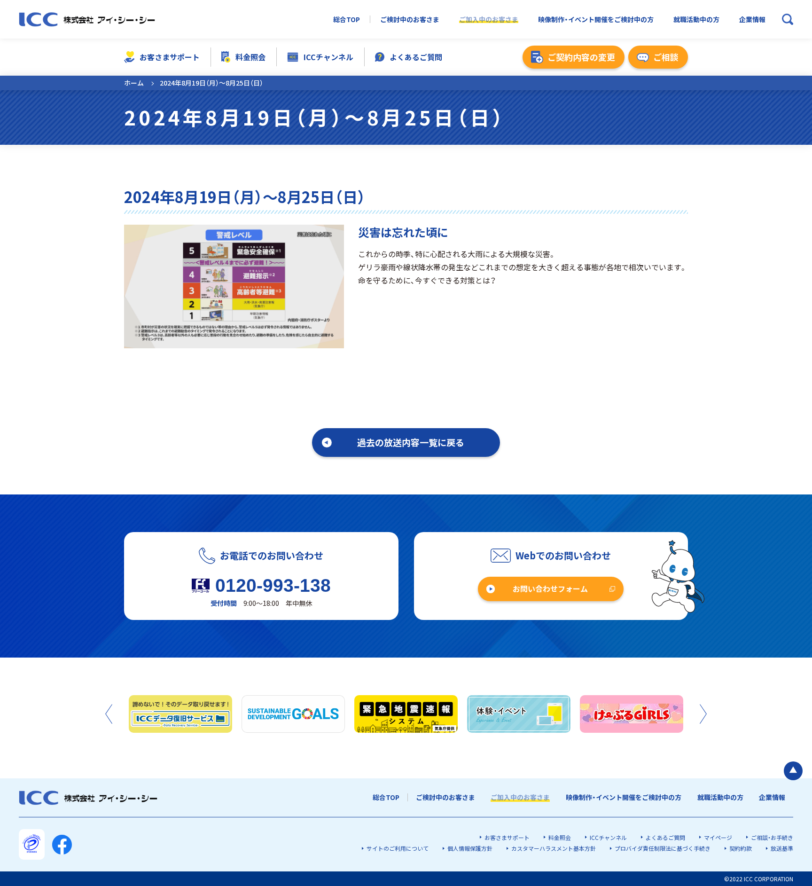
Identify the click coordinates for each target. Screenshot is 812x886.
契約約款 (740, 848)
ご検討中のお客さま (409, 20)
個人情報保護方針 (469, 848)
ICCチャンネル (328, 57)
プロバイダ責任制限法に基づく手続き (662, 848)
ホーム (134, 82)
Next (703, 714)
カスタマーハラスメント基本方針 (553, 848)
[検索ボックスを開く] (787, 19)
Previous (108, 714)
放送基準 (782, 848)
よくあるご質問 (416, 57)
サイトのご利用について (398, 848)
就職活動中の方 (696, 20)
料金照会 (250, 57)
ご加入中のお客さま (488, 20)
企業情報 (752, 20)
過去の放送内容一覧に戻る (410, 442)
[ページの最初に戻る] (793, 770)
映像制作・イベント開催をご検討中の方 (596, 20)
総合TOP (346, 20)
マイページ (718, 837)
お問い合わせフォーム (550, 588)
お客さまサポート (170, 57)
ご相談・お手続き (772, 837)
